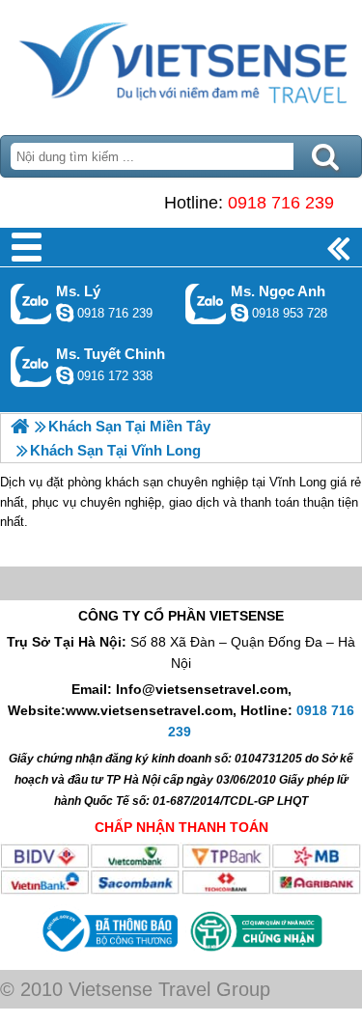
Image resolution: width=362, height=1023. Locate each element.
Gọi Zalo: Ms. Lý (31, 303)
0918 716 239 (281, 202)
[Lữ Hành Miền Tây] (20, 426)
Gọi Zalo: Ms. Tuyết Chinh (31, 366)
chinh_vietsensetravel (64, 375)
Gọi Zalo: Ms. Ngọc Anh (206, 303)
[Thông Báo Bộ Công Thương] (108, 954)
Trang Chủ (181, 62)
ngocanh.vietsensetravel (239, 312)
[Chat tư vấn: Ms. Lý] (64, 312)
